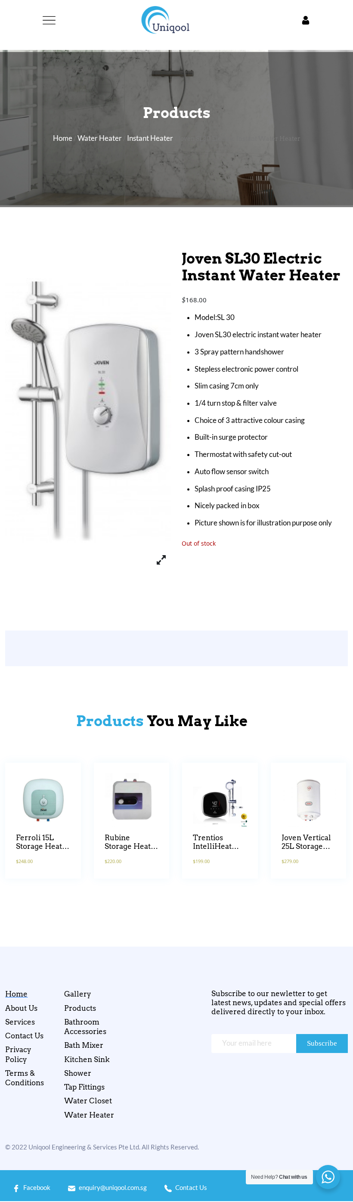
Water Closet (88, 1101)
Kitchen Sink (87, 1059)
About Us (21, 1008)
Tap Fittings (84, 1087)
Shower (77, 1073)
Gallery (77, 994)
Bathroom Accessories (85, 1027)
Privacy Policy (18, 1055)
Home (62, 138)
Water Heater (99, 138)
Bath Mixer (83, 1045)
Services (20, 1022)
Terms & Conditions (24, 1078)
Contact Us (24, 1036)
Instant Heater (150, 138)
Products (80, 1008)
